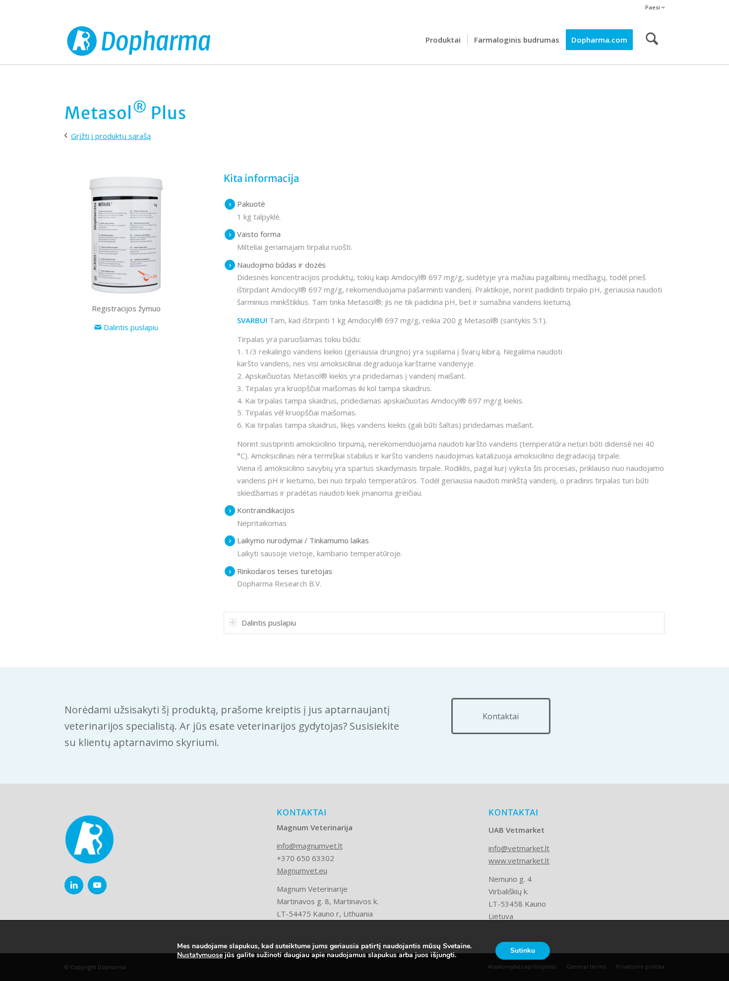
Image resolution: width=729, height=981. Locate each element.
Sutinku (522, 950)
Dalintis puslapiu (130, 327)
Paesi (653, 7)
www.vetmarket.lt (518, 861)
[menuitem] (652, 7)
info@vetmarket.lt (518, 848)
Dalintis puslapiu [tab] (269, 623)
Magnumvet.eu (302, 870)
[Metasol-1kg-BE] (125, 234)
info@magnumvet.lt (310, 846)
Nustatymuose (200, 955)
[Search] (652, 39)
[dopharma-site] (138, 39)
